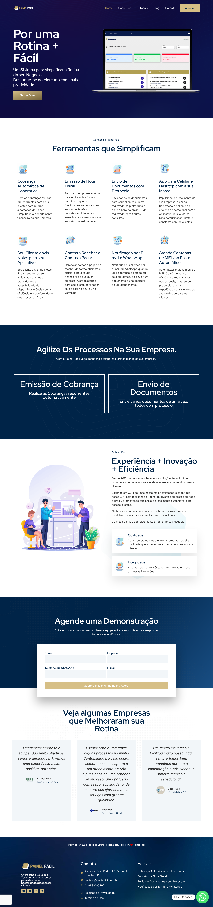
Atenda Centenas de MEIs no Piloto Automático (175, 257)
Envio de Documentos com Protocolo (128, 186)
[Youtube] (23, 891)
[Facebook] (29, 891)
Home (109, 8)
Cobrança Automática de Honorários (30, 186)
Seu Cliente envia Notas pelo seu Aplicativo (33, 257)
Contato (170, 8)
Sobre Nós (124, 8)
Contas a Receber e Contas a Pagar (82, 255)
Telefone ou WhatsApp (59, 668)
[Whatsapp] (202, 897)
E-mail (111, 668)
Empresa (112, 653)
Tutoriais (142, 8)
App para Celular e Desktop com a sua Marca (176, 186)
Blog (156, 8)
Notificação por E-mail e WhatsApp (128, 255)
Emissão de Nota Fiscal (80, 184)
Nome (48, 653)
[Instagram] (36, 891)
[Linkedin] (42, 891)
